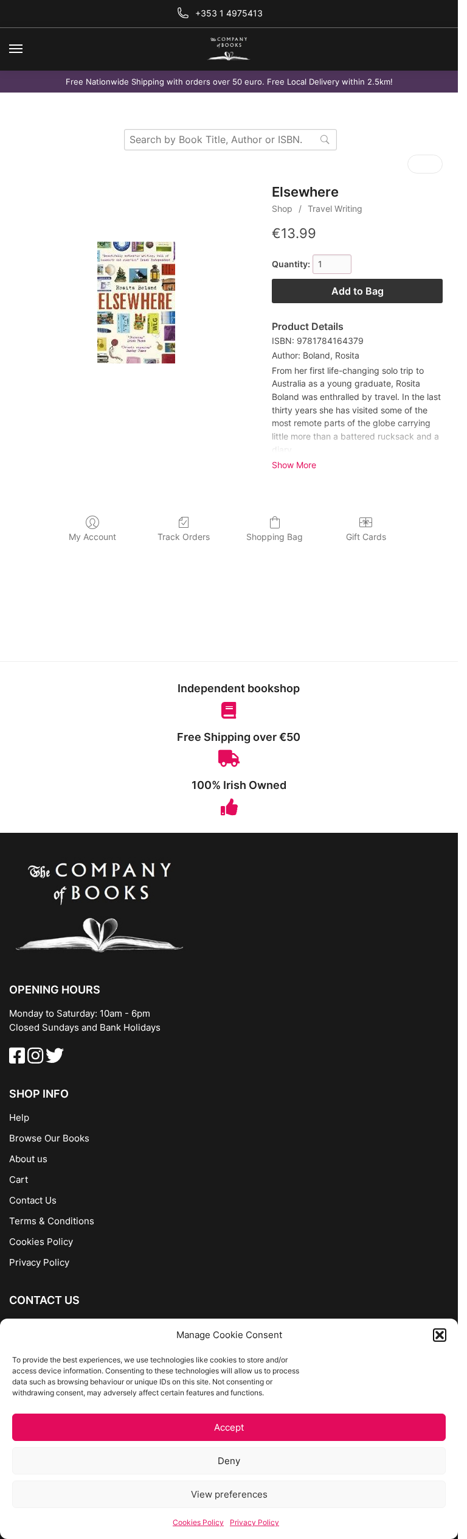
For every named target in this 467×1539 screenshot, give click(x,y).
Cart (18, 1179)
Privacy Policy (254, 1522)
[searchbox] (230, 139)
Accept (229, 1427)
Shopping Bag (274, 536)
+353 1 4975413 (229, 13)
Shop (282, 208)
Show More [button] (294, 465)
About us (28, 1159)
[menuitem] (416, 164)
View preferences (229, 1494)
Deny (229, 1461)
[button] (440, 1335)
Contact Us (33, 1200)
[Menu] (27, 49)
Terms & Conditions (51, 1221)
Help (19, 1117)
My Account (92, 536)
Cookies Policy (198, 1522)
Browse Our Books (49, 1138)
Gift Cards (366, 536)
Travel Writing (335, 208)
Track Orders (183, 536)
